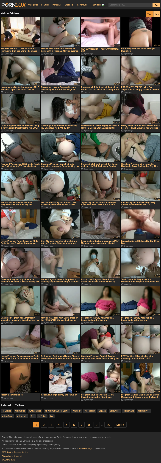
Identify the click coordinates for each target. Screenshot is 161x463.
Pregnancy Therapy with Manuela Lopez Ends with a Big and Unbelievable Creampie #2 (97, 319)
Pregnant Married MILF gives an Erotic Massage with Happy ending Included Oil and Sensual (140, 396)
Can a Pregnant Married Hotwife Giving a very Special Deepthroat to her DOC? (20, 126)
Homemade (129, 411)
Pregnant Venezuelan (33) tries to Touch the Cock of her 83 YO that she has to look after (20, 165)
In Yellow (42, 416)
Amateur (76, 411)
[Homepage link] (14, 5)
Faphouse (36, 411)
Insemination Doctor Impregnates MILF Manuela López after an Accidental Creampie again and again (100, 242)
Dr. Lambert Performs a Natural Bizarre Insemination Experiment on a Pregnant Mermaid (60, 357)
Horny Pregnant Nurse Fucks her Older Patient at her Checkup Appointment (20, 242)
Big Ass (102, 411)
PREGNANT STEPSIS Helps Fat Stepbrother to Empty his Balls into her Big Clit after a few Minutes (140, 88)
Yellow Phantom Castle (58, 411)
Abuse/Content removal (12, 456)
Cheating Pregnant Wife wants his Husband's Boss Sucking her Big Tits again (139, 165)
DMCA (10, 452)
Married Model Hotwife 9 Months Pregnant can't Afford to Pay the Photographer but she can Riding (17, 203)
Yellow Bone (7, 416)
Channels (69, 5)
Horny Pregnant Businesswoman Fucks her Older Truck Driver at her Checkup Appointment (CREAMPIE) (140, 126)
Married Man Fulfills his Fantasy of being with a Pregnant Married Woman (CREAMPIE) (59, 50)
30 (108, 424)
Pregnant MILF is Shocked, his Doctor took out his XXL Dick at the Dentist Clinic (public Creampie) (99, 165)
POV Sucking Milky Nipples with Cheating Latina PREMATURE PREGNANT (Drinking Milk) (137, 357)
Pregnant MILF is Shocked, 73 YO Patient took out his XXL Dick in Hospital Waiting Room (97, 396)
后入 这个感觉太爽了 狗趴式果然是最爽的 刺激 (100, 50)
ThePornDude (82, 5)
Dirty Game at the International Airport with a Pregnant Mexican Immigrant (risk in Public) (59, 242)
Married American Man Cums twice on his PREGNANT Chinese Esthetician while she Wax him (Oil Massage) (59, 319)
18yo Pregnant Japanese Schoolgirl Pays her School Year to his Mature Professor (98, 203)
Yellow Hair (22, 416)
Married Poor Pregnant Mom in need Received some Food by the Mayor (59, 203)
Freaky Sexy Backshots (12, 395)
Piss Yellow (90, 411)
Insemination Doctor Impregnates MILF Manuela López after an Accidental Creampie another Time (100, 126)
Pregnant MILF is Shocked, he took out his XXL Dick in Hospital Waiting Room (100, 88)
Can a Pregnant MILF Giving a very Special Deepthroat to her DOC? (138, 203)
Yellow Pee (114, 411)
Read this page (85, 448)
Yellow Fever (143, 411)
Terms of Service (21, 452)
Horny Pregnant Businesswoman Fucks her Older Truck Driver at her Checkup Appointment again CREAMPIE (20, 357)
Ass (32, 416)
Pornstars (57, 5)
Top (149, 14)
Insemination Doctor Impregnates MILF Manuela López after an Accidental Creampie (20, 88)
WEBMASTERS (8, 460)
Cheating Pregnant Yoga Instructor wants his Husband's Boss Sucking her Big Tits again (60, 165)
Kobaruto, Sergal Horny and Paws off (59, 395)
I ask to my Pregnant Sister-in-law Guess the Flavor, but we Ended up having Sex (98, 280)
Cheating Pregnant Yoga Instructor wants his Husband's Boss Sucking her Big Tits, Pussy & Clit (20, 319)
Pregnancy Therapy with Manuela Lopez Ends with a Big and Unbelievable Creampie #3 (137, 319)
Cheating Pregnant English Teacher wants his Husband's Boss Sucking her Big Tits (100, 357)
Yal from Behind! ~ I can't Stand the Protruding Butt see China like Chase (19, 50)
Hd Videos (6, 411)
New (157, 14)
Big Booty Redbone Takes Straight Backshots (138, 50)
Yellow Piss (20, 411)
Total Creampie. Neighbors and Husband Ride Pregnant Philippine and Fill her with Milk (140, 280)
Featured (45, 5)
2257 (4, 452)
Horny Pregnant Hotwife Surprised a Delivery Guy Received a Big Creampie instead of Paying (59, 280)
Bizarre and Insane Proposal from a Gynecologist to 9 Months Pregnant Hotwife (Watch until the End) (58, 88)
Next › (120, 424)
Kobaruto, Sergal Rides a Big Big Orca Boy (140, 242)
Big (51, 416)
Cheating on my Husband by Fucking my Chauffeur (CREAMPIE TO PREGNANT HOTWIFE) (59, 126)
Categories (33, 5)
